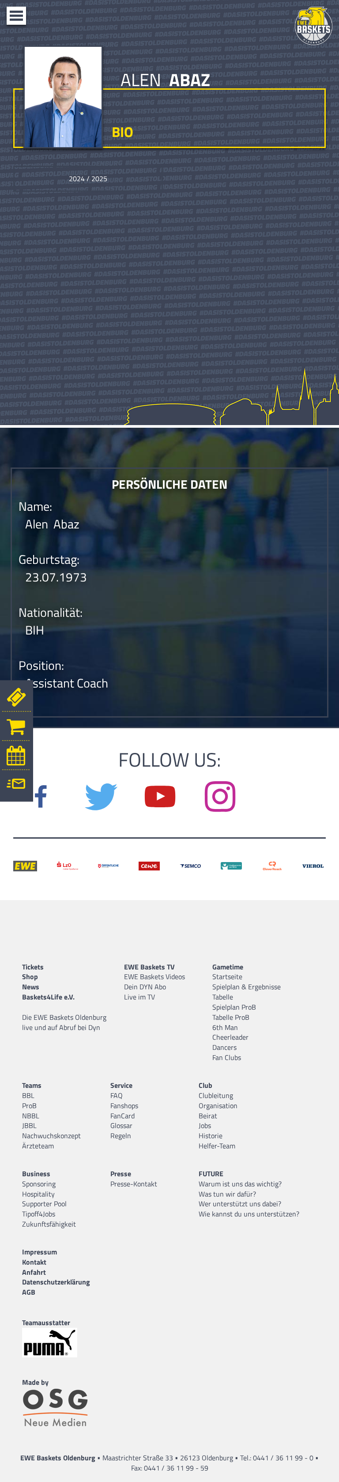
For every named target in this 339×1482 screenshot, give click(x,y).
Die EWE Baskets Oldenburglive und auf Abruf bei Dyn (64, 1022)
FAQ (116, 1095)
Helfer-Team (217, 1145)
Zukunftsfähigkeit (49, 1224)
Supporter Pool (44, 1203)
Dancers (224, 1047)
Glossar (121, 1125)
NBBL (30, 1115)
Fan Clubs (226, 1057)
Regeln (120, 1135)
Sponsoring (39, 1183)
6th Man (225, 1027)
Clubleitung (216, 1095)
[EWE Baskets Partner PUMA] (57, 1342)
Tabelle (222, 997)
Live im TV (139, 997)
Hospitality (38, 1194)
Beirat (208, 1115)
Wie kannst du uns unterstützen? (249, 1213)
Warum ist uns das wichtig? (240, 1183)
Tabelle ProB (230, 1017)
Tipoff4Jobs (38, 1213)
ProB (29, 1105)
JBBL (29, 1125)
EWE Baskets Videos (154, 976)
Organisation (218, 1105)
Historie (210, 1135)
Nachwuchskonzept (51, 1135)
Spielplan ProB (234, 1007)
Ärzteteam (38, 1145)
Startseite (227, 976)
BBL (28, 1095)
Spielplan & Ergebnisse (246, 986)
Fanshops (124, 1105)
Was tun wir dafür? (227, 1194)
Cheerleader (230, 1037)
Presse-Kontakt (133, 1183)
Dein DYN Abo (145, 986)
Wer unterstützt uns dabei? (240, 1203)
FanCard (122, 1115)
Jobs (205, 1125)
